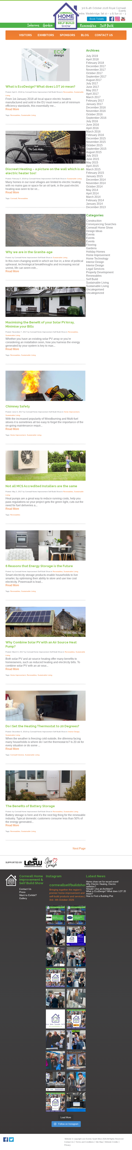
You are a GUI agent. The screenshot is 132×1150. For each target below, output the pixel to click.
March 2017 (93, 97)
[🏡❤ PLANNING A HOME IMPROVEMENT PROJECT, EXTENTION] (55, 1060)
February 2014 (95, 200)
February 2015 (95, 172)
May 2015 (92, 162)
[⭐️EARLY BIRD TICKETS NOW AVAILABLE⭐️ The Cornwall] (55, 1081)
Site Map (99, 1142)
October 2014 (94, 186)
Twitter (11, 1139)
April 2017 (92, 93)
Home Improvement (71, 412)
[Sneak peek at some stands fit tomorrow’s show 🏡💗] (76, 1102)
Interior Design (74, 732)
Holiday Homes (95, 251)
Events (90, 234)
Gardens (91, 248)
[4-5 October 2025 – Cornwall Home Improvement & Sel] (76, 936)
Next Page (79, 848)
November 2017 (96, 69)
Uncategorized (95, 292)
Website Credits (111, 1142)
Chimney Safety (18, 406)
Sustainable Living (28, 115)
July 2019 (92, 55)
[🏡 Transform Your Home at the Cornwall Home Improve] (55, 998)
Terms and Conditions (85, 1142)
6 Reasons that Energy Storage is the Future (39, 566)
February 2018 (95, 62)
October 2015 (94, 145)
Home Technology (97, 258)
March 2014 (93, 196)
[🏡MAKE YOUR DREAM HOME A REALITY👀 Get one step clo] (76, 1039)
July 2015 (92, 155)
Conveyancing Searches (101, 224)
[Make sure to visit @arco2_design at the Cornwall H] (55, 915)
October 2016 (94, 114)
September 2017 (96, 76)
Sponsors (67, 35)
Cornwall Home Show (99, 227)
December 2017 (96, 66)
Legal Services (95, 268)
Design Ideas (94, 231)
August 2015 (94, 152)
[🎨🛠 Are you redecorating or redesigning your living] (55, 956)
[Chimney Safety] (46, 400)
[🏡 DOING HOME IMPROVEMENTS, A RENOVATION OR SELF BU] (55, 1102)
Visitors (25, 35)
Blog (85, 35)
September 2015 (96, 148)
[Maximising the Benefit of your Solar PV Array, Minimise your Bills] (46, 315)
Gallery (23, 898)
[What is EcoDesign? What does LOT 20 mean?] (46, 80)
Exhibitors (46, 35)
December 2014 (96, 179)
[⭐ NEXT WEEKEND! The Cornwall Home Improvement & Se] (76, 1019)
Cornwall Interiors (17, 755)
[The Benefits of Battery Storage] (46, 799)
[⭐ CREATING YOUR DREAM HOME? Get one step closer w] (76, 1060)
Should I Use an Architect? (99, 889)
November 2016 (96, 110)
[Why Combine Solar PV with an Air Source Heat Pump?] (46, 635)
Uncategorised (95, 289)
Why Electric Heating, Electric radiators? (101, 885)
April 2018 (92, 59)
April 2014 (92, 193)
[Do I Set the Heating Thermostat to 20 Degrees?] (46, 719)
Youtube (123, 19)
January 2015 (94, 176)
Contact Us (104, 35)
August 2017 (94, 80)
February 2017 (95, 100)
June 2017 (92, 86)
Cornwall (13, 198)
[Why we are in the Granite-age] (46, 245)
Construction (94, 220)
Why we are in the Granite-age (29, 252)
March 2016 (93, 131)
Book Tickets (97, 19)
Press (22, 892)
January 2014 (94, 203)
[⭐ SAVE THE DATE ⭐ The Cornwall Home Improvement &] (76, 1081)
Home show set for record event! (102, 881)
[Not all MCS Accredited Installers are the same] (46, 479)
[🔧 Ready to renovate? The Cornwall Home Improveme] (76, 998)
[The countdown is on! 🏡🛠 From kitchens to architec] (55, 977)
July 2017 (92, 83)
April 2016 (92, 128)
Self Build (92, 279)
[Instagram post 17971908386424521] (55, 1019)
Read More (12, 109)
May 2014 (92, 190)
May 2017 (92, 90)
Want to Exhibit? (28, 895)
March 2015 (93, 169)
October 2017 (94, 73)
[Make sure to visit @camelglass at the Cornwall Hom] (76, 915)
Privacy (67, 1145)
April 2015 (92, 165)
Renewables (68, 92)
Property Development (99, 272)
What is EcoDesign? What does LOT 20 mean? (40, 86)
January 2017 (94, 104)
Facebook (112, 19)
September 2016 (96, 117)
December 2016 (96, 107)
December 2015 (96, 138)
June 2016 (92, 124)
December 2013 (96, 207)
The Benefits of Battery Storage (30, 806)
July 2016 (92, 121)
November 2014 (96, 183)
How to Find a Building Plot (99, 896)
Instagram (117, 19)
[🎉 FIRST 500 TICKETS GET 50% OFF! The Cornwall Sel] (55, 936)
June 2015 (92, 159)
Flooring (91, 244)
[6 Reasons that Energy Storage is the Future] (46, 559)
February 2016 (95, 135)
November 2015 (96, 141)
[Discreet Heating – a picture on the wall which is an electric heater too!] (46, 162)
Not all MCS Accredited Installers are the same (41, 486)
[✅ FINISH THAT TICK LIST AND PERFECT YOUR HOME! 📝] (76, 956)
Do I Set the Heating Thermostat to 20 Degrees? (42, 726)
